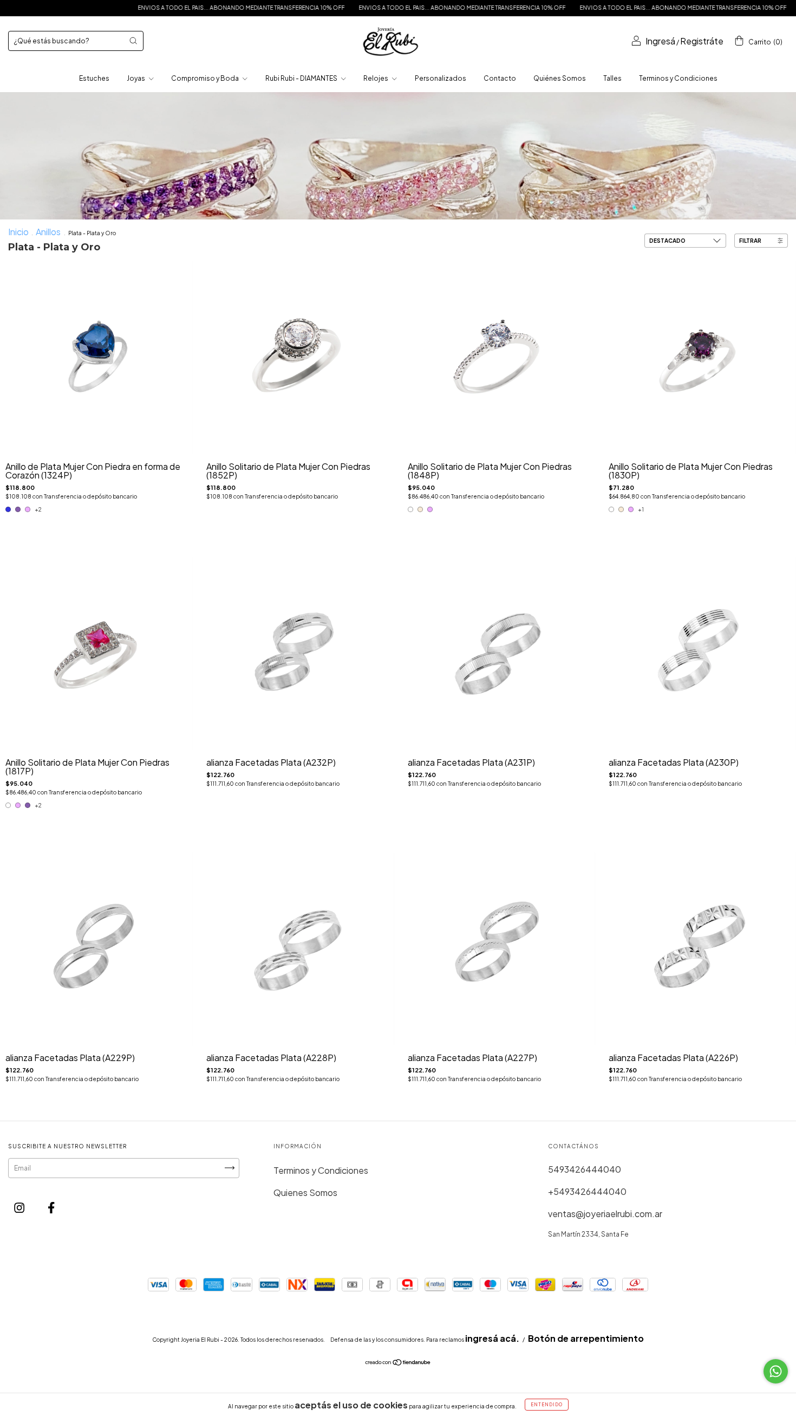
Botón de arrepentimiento (586, 1338)
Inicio (18, 231)
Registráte (701, 41)
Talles (612, 78)
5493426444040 (584, 1169)
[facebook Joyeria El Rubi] (51, 1207)
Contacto (500, 78)
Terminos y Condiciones (678, 78)
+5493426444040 (587, 1191)
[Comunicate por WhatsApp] (776, 1371)
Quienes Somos (305, 1192)
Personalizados (440, 78)
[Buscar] (133, 40)
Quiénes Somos (559, 78)
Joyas (136, 78)
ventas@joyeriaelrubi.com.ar (605, 1213)
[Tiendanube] (398, 1362)
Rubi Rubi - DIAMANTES (301, 78)
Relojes (376, 78)
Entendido (547, 1404)
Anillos (49, 231)
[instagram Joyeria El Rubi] (20, 1207)
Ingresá (660, 41)
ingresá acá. (492, 1338)
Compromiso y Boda (205, 78)
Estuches (94, 78)
